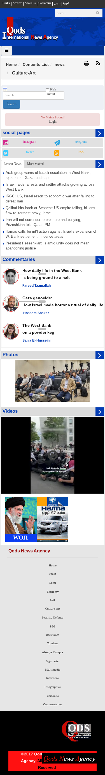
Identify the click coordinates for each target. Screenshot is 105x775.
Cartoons (53, 696)
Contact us (44, 3)
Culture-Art (52, 608)
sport (52, 573)
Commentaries (52, 704)
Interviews (52, 678)
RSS (81, 152)
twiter (30, 152)
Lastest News (13, 164)
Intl (52, 600)
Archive (17, 3)
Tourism (52, 643)
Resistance (52, 635)
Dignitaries (52, 661)
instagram (29, 141)
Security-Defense (52, 617)
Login (53, 121)
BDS (52, 626)
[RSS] (98, 64)
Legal (52, 582)
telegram (81, 141)
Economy (53, 591)
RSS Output (51, 91)
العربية (66, 3)
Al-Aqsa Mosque (52, 652)
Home (11, 64)
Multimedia (52, 669)
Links (6, 3)
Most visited (35, 164)
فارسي (57, 3)
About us (30, 3)
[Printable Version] (86, 64)
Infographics (52, 687)
